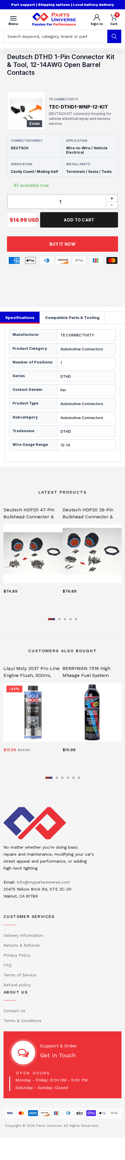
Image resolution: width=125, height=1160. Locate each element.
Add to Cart (79, 219)
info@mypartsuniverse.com (43, 882)
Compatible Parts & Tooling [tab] (72, 317)
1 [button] (51, 619)
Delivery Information (23, 935)
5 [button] (76, 619)
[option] (33, 555)
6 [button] (79, 778)
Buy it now (62, 244)
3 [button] (65, 619)
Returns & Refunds (21, 945)
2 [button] (59, 619)
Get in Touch (58, 1055)
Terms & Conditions (22, 1020)
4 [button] (70, 619)
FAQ (7, 965)
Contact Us (14, 1010)
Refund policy (17, 984)
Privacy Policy (16, 955)
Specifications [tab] (19, 317)
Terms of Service (19, 975)
